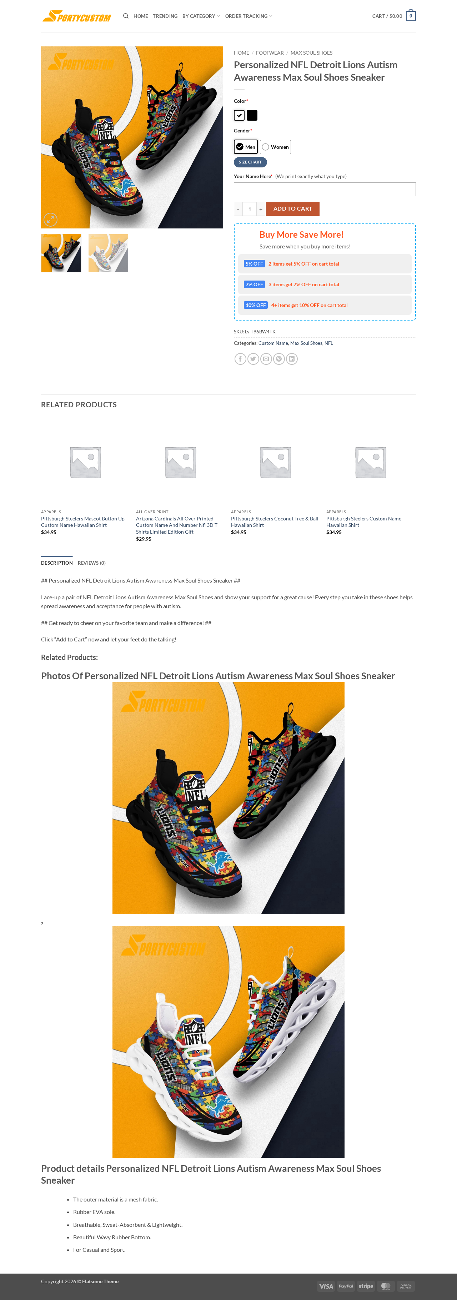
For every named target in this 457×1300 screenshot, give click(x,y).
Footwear (270, 53)
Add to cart (293, 208)
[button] (394, 16)
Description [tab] (57, 563)
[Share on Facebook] (240, 359)
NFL (329, 343)
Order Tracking (246, 16)
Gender (243, 130)
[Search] (126, 16)
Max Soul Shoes (311, 53)
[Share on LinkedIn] (292, 359)
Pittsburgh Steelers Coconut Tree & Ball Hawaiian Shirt (274, 521)
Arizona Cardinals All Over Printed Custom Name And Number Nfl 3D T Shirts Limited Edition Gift (176, 525)
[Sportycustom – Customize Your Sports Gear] (76, 16)
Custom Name (273, 343)
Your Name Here (253, 176)
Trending (165, 16)
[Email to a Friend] (266, 359)
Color (241, 101)
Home (141, 16)
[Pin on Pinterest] (279, 359)
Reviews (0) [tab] (92, 563)
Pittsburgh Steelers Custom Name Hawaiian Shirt (363, 521)
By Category (198, 16)
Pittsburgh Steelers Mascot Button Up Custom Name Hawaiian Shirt (83, 521)
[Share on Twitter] (253, 359)
